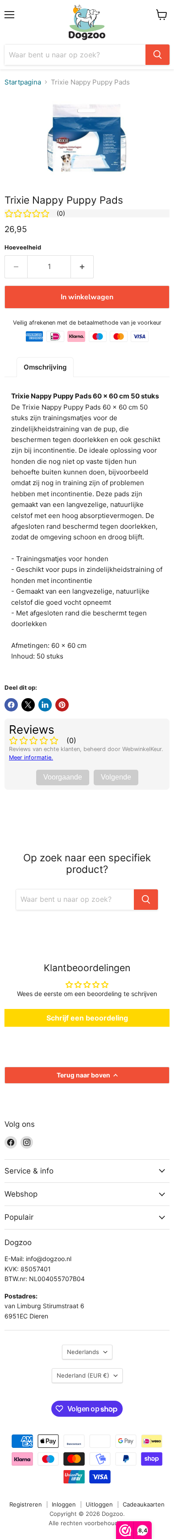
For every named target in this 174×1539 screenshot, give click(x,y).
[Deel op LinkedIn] (45, 704)
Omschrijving (45, 367)
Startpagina (22, 82)
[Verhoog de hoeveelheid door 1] (82, 266)
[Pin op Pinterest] (62, 704)
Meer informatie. (31, 757)
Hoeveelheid (22, 247)
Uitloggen (99, 1504)
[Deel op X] (28, 704)
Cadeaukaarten (144, 1504)
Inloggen (64, 1504)
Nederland (83, 1375)
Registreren (25, 1504)
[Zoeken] (157, 54)
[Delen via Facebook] (11, 704)
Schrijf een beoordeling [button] (87, 1017)
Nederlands (83, 1351)
